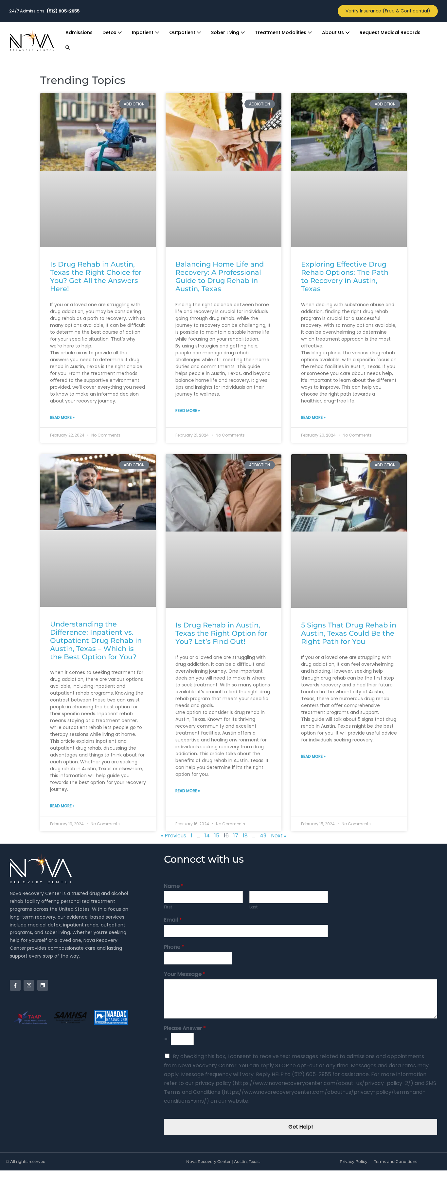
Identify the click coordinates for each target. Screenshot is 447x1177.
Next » (278, 835)
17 (235, 835)
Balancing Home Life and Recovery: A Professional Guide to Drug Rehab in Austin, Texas (219, 276)
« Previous (173, 835)
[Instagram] (29, 985)
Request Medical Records (390, 32)
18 (245, 835)
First (168, 907)
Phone (174, 947)
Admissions (79, 32)
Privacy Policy (353, 1161)
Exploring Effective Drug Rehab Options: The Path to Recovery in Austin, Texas (344, 276)
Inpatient (143, 32)
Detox (109, 32)
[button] (68, 48)
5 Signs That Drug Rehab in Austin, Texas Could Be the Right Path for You (348, 633)
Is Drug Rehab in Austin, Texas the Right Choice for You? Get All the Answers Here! (96, 276)
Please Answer (185, 1028)
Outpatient (183, 32)
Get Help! (300, 1126)
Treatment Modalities (281, 32)
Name (174, 886)
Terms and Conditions (395, 1161)
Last (253, 907)
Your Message (185, 974)
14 (207, 835)
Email (173, 920)
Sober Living (226, 32)
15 (216, 835)
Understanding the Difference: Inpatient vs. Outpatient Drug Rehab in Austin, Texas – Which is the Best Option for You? (96, 640)
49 (263, 835)
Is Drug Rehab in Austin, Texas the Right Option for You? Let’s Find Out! (221, 633)
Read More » (62, 417)
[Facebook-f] (15, 985)
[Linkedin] (42, 985)
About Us (333, 32)
